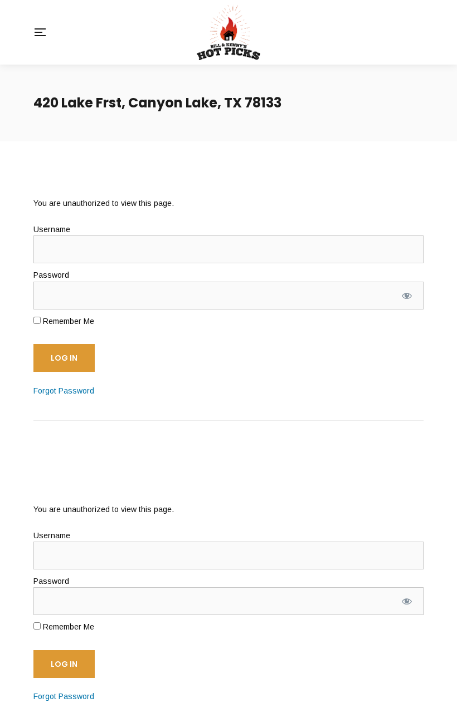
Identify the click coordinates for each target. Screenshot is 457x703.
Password (51, 275)
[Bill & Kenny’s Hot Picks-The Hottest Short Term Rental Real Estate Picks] (228, 32)
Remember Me (67, 321)
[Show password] (407, 295)
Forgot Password (63, 390)
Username (51, 229)
